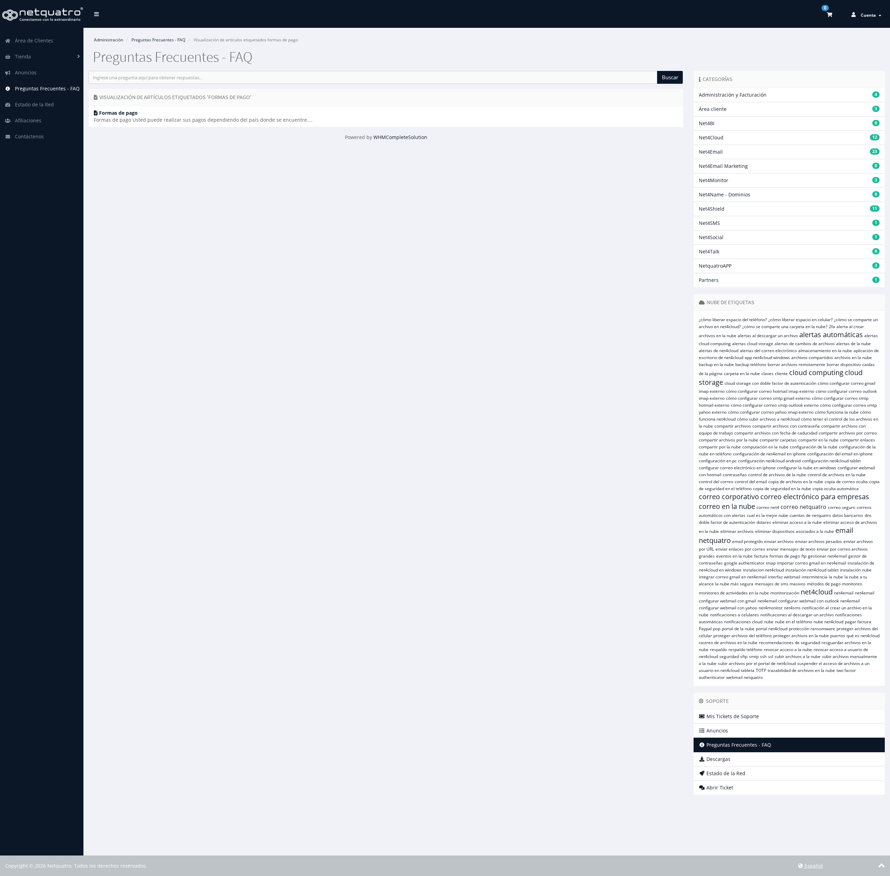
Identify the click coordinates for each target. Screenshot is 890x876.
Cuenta (869, 15)
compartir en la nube (818, 440)
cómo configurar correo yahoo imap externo (771, 412)
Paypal (705, 629)
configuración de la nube (814, 447)
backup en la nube (716, 364)
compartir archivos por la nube (728, 440)
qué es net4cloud (863, 636)
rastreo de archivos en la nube (728, 643)
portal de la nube (738, 629)
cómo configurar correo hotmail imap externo (770, 391)
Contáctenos (28, 136)
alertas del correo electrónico (768, 351)
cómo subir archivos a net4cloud (768, 419)
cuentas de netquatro (810, 515)
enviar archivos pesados (818, 541)
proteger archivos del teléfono (742, 636)
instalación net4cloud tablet (812, 570)
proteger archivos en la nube (801, 636)
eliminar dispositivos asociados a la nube (794, 531)
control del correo (716, 482)
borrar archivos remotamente (796, 364)
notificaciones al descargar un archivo (797, 615)
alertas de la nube (853, 344)
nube (769, 622)
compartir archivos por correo (848, 433)
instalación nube (856, 570)
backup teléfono (750, 364)
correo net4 (767, 507)
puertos (837, 636)
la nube (836, 577)
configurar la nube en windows (806, 468)
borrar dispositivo (844, 364)
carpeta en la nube (742, 373)
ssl (770, 656)
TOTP (761, 670)
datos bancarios (847, 515)
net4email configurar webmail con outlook (798, 601)
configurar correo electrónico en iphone (737, 468)
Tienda (21, 56)
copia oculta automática (835, 489)
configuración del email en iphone (840, 454)
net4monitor (771, 608)
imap (771, 563)
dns (868, 515)
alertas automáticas (831, 334)
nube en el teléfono (793, 622)
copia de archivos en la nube (795, 482)
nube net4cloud (828, 622)
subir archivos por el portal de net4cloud (757, 663)
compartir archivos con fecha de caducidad (775, 433)
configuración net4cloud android (769, 461)
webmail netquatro (744, 677)
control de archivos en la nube (837, 475)
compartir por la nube (720, 447)
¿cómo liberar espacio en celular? (800, 320)
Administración (108, 40)
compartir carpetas (778, 440)
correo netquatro (803, 507)
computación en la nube (765, 447)
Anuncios (24, 72)
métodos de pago (824, 584)
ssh (763, 656)
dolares (763, 522)
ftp (804, 556)
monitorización (784, 593)
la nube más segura (734, 584)
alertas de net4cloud (718, 351)
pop (716, 629)
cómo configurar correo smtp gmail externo (768, 398)
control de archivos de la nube (777, 475)
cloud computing (816, 372)
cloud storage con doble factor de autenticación (770, 383)
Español (813, 865)
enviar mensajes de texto (791, 549)
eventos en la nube (734, 556)
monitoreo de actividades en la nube (734, 593)
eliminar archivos (737, 531)
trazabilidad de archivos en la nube (801, 670)
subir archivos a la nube (797, 656)
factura (761, 556)
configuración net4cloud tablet (831, 461)
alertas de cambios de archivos (805, 344)
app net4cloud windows (767, 357)
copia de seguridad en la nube (782, 489)
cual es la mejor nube (767, 515)
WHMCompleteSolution (400, 137)
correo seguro (841, 507)
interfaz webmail (784, 577)
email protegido (747, 541)
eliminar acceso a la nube (797, 522)
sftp (743, 656)
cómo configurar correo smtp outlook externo (775, 405)
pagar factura (858, 622)
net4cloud (817, 592)
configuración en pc (718, 461)
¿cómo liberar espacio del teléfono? (733, 320)
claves (767, 373)
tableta (747, 670)
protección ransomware (812, 629)
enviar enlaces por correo (740, 549)
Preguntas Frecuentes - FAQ (46, 88)
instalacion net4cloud (763, 570)
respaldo (718, 649)
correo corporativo (729, 496)
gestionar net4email (827, 556)
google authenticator (744, 563)
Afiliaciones (26, 120)
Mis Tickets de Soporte (732, 716)
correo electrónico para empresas (814, 496)
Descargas (717, 759)
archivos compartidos (812, 357)
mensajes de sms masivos (780, 584)
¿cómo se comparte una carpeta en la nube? (784, 327)
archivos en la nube (853, 357)
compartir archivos (732, 426)
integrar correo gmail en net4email (733, 577)
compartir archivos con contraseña (786, 426)
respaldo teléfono (745, 649)
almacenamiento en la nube (825, 351)
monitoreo (852, 584)
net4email (843, 593)
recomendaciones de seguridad (789, 643)
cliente (781, 373)
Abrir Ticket (719, 787)
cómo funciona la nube (837, 412)
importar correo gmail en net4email (811, 563)
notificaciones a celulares (734, 615)
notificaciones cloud (743, 622)
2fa (832, 327)
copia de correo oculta (846, 482)
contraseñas (735, 475)
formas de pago (784, 556)
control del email (751, 482)
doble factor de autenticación (727, 522)
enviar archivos (779, 541)
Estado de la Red (33, 104)
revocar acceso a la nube (788, 649)
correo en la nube (727, 506)
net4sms (792, 608)
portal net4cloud (771, 629)
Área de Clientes (32, 40)
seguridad (729, 656)
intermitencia (814, 577)
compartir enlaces (857, 440)
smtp (754, 656)
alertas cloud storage (752, 344)
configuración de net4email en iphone (769, 454)
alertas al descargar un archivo (768, 336)
